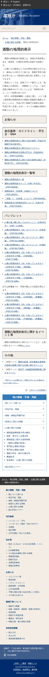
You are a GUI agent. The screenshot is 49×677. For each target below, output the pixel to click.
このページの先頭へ (38, 390)
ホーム (5, 38)
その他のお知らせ (15, 595)
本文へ (6, 1)
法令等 (9, 540)
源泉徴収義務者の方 (16, 638)
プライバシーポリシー (25, 673)
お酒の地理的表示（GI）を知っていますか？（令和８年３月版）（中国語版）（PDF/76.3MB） (24, 277)
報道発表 (12, 580)
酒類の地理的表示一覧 (14, 179)
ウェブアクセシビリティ (25, 666)
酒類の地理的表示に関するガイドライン (22, 148)
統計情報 (12, 530)
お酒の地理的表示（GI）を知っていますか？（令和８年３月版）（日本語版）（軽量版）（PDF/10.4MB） (24, 297)
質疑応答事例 (13, 566)
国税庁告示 (13, 559)
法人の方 (12, 635)
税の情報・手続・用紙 (20, 38)
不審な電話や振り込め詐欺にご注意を (24, 592)
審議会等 (10, 456)
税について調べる (13, 403)
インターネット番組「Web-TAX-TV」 (23, 524)
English (16, 1)
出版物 (11, 527)
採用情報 (12, 612)
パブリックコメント (16, 583)
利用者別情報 (12, 628)
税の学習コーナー (13, 467)
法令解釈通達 (13, 550)
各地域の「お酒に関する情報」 (20, 460)
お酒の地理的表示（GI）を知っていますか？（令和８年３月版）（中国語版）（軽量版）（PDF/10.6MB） (24, 319)
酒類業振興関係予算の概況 (18, 432)
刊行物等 (10, 516)
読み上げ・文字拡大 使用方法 (17, 5)
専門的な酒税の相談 (15, 449)
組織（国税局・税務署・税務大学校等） (24, 609)
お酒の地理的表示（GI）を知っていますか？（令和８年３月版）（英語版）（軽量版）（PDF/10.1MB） (24, 308)
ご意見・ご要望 (19, 663)
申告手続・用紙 (12, 409)
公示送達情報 (13, 589)
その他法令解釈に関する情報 (20, 553)
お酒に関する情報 (13, 42)
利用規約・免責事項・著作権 (25, 669)
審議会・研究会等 (15, 618)
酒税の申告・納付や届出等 (18, 453)
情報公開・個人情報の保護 (19, 621)
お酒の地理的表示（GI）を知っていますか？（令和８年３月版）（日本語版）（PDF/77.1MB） (24, 256)
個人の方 (12, 632)
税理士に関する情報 (14, 422)
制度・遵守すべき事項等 (17, 436)
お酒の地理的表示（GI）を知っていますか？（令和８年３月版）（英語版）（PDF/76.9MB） (24, 267)
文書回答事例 (13, 562)
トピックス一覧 (14, 576)
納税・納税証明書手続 (15, 415)
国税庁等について (14, 602)
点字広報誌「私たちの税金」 (20, 533)
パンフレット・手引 (16, 521)
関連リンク (32, 663)
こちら (27, 345)
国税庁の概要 (13, 606)
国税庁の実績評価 (15, 615)
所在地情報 (11, 655)
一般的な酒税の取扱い (16, 443)
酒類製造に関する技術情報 (18, 439)
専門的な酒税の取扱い (16, 446)
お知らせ (10, 572)
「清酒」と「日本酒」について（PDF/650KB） (25, 198)
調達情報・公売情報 (16, 586)
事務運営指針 (13, 556)
